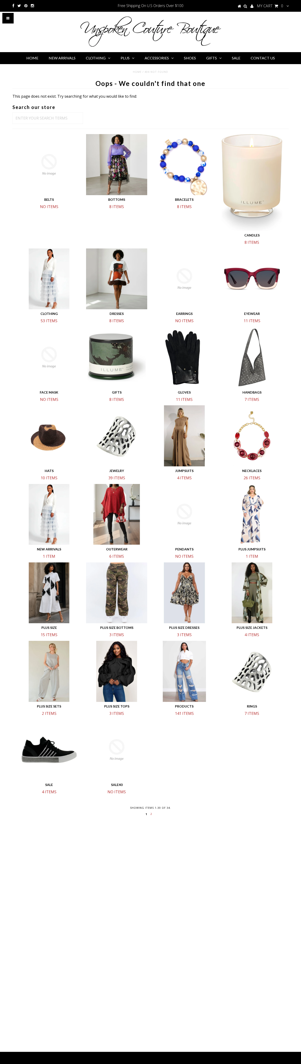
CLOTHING (96, 58)
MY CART (270, 5)
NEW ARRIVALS (62, 58)
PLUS (125, 58)
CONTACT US (263, 58)
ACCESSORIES (157, 58)
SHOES (190, 58)
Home (137, 72)
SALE (236, 58)
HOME (32, 58)
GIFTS (211, 58)
